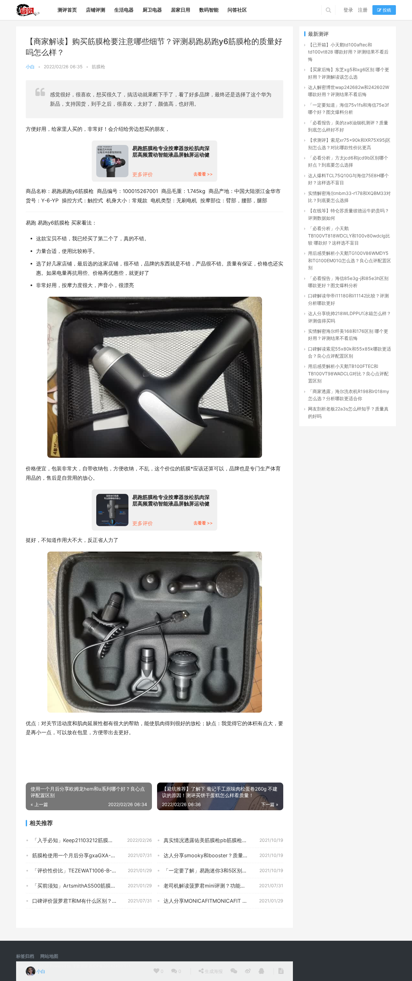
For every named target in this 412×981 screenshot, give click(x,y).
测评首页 (67, 10)
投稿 (386, 10)
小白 (30, 66)
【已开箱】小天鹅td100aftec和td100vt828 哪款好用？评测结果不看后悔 (348, 52)
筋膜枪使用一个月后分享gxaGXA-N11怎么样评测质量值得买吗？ (92, 855)
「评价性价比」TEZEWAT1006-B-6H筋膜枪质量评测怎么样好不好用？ (92, 870)
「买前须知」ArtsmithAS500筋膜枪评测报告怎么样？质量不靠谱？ (92, 885)
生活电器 (124, 10)
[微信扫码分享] (233, 971)
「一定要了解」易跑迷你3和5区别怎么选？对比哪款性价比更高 (223, 870)
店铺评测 (95, 10)
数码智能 (209, 10)
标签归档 (25, 956)
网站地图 (49, 956)
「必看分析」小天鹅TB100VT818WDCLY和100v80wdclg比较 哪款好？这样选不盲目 (349, 235)
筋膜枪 (98, 66)
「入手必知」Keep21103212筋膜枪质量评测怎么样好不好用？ (92, 840)
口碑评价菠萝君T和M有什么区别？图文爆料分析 (87, 901)
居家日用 (180, 10)
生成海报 (213, 971)
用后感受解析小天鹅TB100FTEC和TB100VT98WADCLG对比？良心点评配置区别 (348, 373)
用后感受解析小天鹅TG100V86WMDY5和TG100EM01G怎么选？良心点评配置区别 (349, 260)
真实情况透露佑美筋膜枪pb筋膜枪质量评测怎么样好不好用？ (223, 840)
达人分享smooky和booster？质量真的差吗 (214, 855)
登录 (348, 10)
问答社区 (237, 10)
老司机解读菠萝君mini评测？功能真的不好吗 (215, 885)
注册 (363, 10)
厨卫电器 (152, 10)
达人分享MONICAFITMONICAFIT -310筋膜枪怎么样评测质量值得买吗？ (223, 901)
